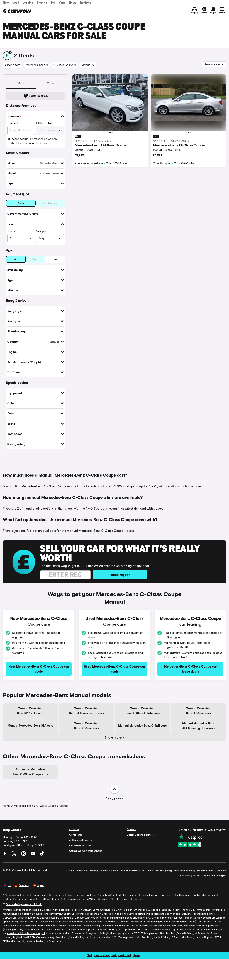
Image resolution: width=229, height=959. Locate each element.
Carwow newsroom (80, 845)
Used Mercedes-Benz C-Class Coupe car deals (114, 669)
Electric (42, 2)
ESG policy (148, 870)
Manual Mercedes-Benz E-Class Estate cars (143, 710)
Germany (24, 885)
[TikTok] (42, 854)
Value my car (120, 575)
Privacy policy (164, 870)
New (6, 2)
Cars (20, 83)
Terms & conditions (77, 870)
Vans (62, 2)
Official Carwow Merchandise (85, 850)
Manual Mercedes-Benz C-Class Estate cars (86, 710)
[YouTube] (33, 854)
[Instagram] (23, 854)
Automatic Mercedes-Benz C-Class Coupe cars (30, 772)
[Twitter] (14, 854)
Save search (38, 96)
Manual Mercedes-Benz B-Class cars (86, 725)
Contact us (75, 834)
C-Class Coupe (46, 805)
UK (9, 885)
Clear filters (12, 65)
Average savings (12, 909)
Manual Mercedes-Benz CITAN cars (142, 725)
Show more (113, 737)
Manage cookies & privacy (104, 870)
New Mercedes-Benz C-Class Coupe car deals (38, 669)
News (72, 2)
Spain (40, 885)
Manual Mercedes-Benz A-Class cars (198, 710)
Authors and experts (80, 840)
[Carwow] (17, 11)
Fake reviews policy (184, 870)
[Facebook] (5, 854)
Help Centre (12, 830)
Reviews (85, 2)
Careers (131, 829)
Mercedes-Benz (23, 805)
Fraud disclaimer (130, 870)
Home (6, 805)
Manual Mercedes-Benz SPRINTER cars (30, 710)
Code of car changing (214, 875)
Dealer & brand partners (140, 834)
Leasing (28, 2)
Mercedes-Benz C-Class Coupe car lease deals (190, 669)
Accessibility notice (189, 875)
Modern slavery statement (211, 870)
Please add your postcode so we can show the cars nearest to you (34, 141)
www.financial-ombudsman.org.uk (26, 933)
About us (74, 829)
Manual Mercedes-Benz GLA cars (30, 725)
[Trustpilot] (202, 840)
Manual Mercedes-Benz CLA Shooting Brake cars (198, 725)
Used (15, 2)
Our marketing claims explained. (24, 904)
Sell (53, 2)
